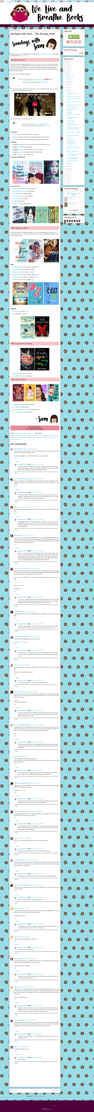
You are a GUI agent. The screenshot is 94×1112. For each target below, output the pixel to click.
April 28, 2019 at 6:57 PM (37, 710)
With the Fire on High (18, 404)
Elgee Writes (23, 790)
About (19, 25)
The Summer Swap (72, 197)
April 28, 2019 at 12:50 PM (38, 725)
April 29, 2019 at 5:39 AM (37, 897)
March (68, 166)
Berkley (33, 435)
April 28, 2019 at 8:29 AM (37, 519)
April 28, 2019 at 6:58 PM (37, 742)
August (68, 83)
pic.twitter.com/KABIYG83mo (41, 124)
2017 (67, 175)
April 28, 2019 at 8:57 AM (27, 535)
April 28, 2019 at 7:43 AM (26, 507)
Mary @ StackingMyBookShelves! (22, 725)
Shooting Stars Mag (19, 691)
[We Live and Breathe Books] (73, 38)
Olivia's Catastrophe (19, 1020)
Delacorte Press (39, 435)
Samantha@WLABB (23, 464)
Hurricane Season (17, 274)
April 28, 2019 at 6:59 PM (37, 770)
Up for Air (16, 277)
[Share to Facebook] (39, 433)
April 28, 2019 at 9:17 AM (28, 611)
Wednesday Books (14, 439)
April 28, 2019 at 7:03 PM (37, 848)
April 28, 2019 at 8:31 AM (37, 492)
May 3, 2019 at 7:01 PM (30, 1020)
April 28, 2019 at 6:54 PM (31, 860)
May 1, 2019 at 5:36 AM (36, 974)
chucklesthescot (18, 611)
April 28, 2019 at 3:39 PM (35, 783)
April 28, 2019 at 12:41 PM (30, 691)
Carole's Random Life (19, 860)
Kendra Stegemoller (19, 958)
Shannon (15, 137)
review (38, 267)
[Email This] (35, 433)
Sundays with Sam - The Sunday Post (73, 99)
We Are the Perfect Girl (19, 412)
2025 (67, 64)
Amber (15, 134)
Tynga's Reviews (25, 55)
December (69, 75)
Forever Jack (16, 311)
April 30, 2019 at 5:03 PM (27, 987)
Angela (15, 838)
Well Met (15, 201)
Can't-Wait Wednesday (71, 122)
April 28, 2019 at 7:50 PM (23, 908)
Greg (15, 665)
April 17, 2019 (45, 82)
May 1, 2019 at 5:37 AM (36, 1005)
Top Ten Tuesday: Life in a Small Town (72, 143)
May (68, 89)
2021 (67, 70)
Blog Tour (20, 152)
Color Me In (16, 198)
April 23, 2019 (46, 125)
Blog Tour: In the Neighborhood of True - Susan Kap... (73, 155)
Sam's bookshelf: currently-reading (73, 194)
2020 (67, 72)
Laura (15, 937)
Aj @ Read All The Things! (21, 636)
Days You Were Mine (72, 203)
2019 (67, 74)
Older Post (56, 1091)
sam (41, 437)
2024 (67, 66)
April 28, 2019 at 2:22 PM (22, 756)
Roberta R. (17, 507)
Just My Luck (16, 203)
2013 (67, 183)
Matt (15, 908)
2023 (67, 68)
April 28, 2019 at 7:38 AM (37, 478)
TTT (19, 147)
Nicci (15, 1047)
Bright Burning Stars (18, 373)
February (69, 168)
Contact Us (46, 25)
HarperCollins (46, 435)
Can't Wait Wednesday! (71, 107)
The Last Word (17, 193)
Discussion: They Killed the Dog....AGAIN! (72, 151)
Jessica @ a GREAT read (20, 568)
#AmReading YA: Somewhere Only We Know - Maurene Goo (73, 129)
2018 (67, 173)
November (69, 77)
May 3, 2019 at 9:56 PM (36, 1034)
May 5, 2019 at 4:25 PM (36, 1057)
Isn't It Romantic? (70, 120)
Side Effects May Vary (18, 376)
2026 (67, 62)
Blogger (50, 1109)
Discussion (19, 154)
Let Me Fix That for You (19, 191)
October (68, 79)
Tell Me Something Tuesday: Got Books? (73, 118)
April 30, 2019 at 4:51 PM (30, 958)
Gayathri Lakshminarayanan (21, 783)
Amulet (29, 435)
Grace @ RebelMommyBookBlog (22, 478)
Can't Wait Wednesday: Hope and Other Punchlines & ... (73, 158)
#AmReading (69, 112)
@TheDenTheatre (40, 79)
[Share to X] (38, 433)
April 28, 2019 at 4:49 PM (36, 811)
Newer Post (13, 1091)
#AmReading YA (70, 140)
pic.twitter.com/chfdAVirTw (41, 81)
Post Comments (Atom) (38, 1096)
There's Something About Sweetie (21, 409)
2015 (67, 179)
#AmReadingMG (22, 144)
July (68, 85)
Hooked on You (17, 272)
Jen (15, 756)
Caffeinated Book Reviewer (45, 54)
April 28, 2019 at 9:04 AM (33, 568)
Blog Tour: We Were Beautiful (73, 105)
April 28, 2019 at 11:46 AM (37, 680)
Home (12, 25)
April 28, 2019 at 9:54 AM (23, 665)
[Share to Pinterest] (41, 433)
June (68, 87)
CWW (21, 149)
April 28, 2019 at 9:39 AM (37, 650)
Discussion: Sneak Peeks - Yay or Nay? (73, 136)
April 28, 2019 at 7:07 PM (36, 885)
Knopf (18, 437)
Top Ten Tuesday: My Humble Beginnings (73, 109)
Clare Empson (71, 204)
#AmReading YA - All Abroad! (73, 96)
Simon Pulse (45, 437)
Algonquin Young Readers (20, 435)
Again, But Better (17, 267)
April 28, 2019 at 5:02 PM (24, 838)
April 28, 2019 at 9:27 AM (34, 636)
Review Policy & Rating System (32, 25)
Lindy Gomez (17, 987)
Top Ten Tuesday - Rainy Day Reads (73, 125)
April (68, 91)
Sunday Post (51, 437)
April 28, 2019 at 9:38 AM (37, 597)
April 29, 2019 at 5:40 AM (37, 924)
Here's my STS (17, 582)
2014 (67, 181)
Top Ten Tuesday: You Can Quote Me (72, 94)
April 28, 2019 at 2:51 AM (30, 448)
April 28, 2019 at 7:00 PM (37, 798)
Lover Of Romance (18, 449)
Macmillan (28, 437)
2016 (67, 177)
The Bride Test (17, 407)
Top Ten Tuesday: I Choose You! (72, 161)
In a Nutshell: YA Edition (72, 146)
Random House (35, 437)
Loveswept (23, 437)
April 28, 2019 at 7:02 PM (37, 823)
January (68, 170)
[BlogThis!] (37, 433)
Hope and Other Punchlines (20, 188)
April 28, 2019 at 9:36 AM (37, 551)
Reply (15, 458)
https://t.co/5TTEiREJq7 (28, 81)
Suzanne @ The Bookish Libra (21, 885)
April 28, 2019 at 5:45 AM (37, 464)
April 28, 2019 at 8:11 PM (24, 936)
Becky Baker (17, 535)
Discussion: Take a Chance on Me (73, 102)
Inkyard (52, 435)
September (69, 81)
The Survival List (17, 196)
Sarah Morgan (71, 198)
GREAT (19, 585)
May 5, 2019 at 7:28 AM (22, 1046)
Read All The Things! (22, 642)
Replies (17, 461)
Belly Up (15, 279)
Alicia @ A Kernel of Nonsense (21, 811)
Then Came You (17, 269)
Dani (14, 139)
